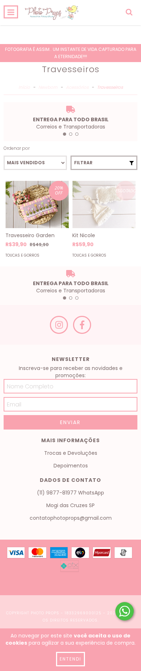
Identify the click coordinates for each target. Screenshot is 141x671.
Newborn (47, 87)
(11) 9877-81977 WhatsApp (70, 492)
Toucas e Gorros (22, 255)
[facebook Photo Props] (82, 325)
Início (24, 87)
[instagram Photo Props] (59, 325)
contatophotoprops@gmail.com (71, 518)
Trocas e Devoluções (70, 453)
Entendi (70, 659)
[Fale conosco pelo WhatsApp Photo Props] (124, 611)
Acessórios (77, 87)
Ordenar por (17, 148)
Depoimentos (71, 465)
